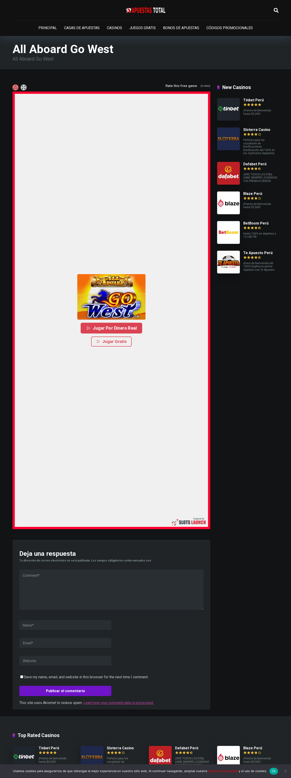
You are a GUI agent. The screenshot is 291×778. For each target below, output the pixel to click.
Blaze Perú (252, 193)
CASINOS (114, 28)
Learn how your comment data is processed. (118, 703)
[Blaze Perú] (228, 213)
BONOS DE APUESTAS (181, 28)
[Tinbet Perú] (228, 119)
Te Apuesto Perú (258, 253)
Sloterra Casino (256, 130)
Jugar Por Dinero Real (114, 327)
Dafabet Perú (254, 164)
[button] (111, 297)
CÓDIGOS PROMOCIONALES (229, 28)
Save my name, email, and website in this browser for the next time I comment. (86, 677)
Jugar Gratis (115, 341)
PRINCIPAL (47, 28)
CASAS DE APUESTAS (82, 28)
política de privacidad (223, 771)
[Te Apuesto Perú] (228, 272)
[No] (285, 771)
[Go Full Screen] (24, 87)
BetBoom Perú (255, 223)
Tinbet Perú (253, 100)
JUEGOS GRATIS (142, 28)
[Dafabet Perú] (228, 183)
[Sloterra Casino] (228, 149)
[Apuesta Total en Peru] (145, 10)
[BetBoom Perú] (228, 242)
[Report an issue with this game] (15, 87)
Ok (274, 771)
